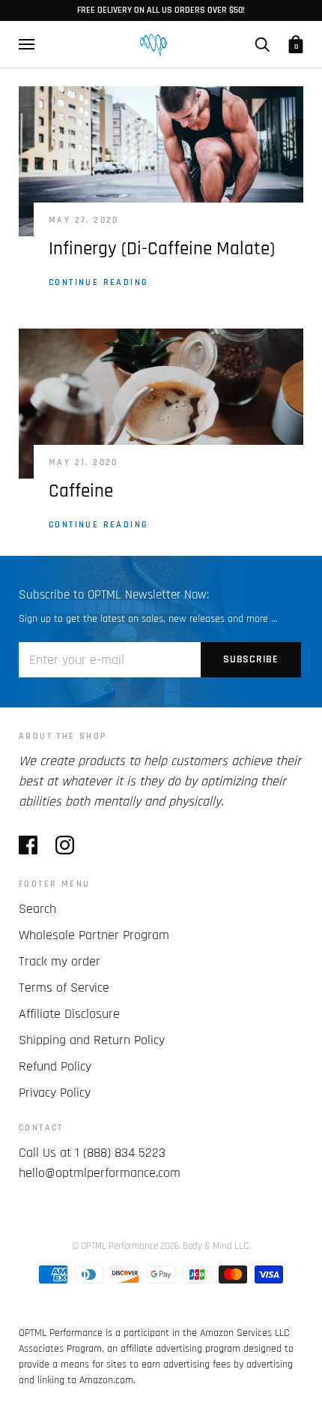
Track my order (59, 961)
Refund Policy (55, 1066)
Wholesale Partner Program (94, 935)
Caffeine (81, 491)
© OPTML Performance (115, 1246)
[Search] (262, 44)
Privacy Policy (55, 1092)
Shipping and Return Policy (92, 1040)
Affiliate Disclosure (69, 1013)
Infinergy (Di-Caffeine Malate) (162, 249)
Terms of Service (64, 987)
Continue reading (98, 282)
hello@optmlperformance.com (99, 1172)
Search (37, 908)
